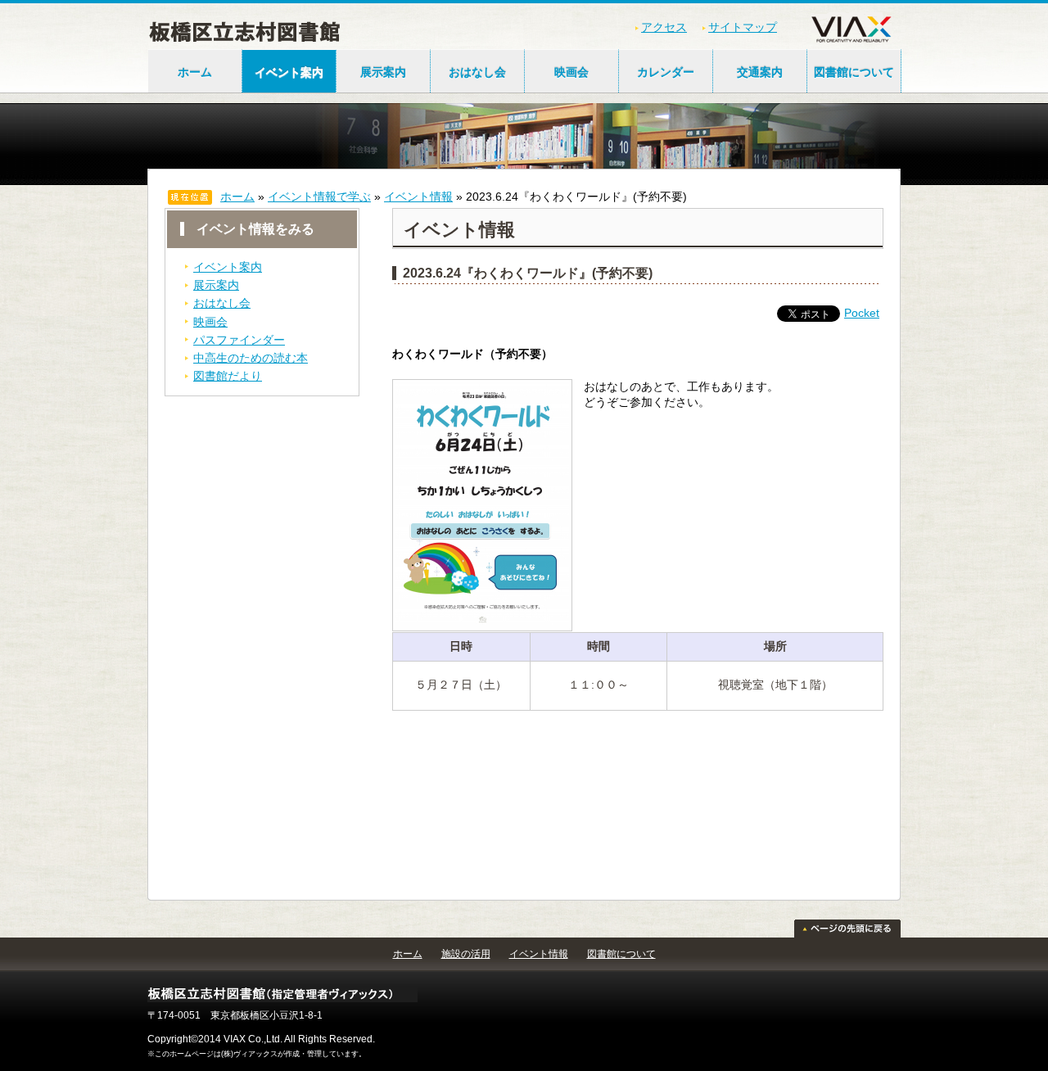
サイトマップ (742, 27)
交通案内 (760, 72)
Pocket (861, 312)
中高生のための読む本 (250, 357)
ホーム (195, 72)
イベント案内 (289, 72)
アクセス (664, 27)
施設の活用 (465, 954)
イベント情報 (418, 196)
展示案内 (383, 72)
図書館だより (227, 375)
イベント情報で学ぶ (319, 196)
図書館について (854, 72)
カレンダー (665, 72)
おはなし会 (477, 72)
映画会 (571, 72)
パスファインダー (239, 339)
